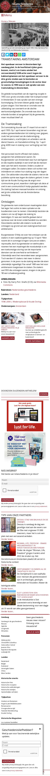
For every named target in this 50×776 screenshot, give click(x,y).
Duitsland (4, 666)
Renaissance (6, 706)
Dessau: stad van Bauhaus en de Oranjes (32, 520)
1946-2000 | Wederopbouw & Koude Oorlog (21, 301)
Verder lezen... (7, 539)
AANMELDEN (8, 338)
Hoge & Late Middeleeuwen (11, 703)
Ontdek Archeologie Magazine (35, 327)
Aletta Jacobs (5, 640)
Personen (5, 636)
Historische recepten (9, 685)
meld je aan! (33, 632)
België (3, 664)
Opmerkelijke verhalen (9, 692)
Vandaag (5, 617)
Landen (4, 657)
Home (4, 21)
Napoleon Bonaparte (8, 650)
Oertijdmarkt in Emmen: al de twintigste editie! (31, 570)
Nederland (14, 294)
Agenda (4, 626)
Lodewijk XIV (5, 652)
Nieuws (12, 21)
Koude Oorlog (6, 713)
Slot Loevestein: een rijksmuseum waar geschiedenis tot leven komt (32, 594)
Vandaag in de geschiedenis (11, 621)
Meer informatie (35, 341)
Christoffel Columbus (9, 642)
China (3, 671)
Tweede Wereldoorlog (9, 711)
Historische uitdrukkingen (10, 687)
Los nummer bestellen (9, 722)
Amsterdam (21, 306)
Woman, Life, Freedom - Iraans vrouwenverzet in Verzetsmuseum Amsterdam (31, 545)
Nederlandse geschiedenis (24, 289)
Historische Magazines (11, 718)
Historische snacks (9, 678)
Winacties (4, 631)
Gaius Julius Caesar (8, 645)
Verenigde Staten (7, 668)
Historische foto (7, 682)
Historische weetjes (8, 689)
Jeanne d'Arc (5, 647)
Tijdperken (6, 697)
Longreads (5, 628)
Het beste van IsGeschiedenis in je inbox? (10, 328)
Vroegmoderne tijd (8, 708)
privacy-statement (41, 506)
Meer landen (6, 673)
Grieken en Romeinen (9, 701)
